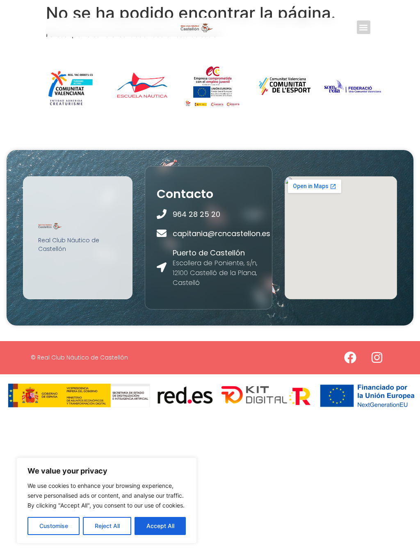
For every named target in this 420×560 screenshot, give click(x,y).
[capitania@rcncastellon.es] (162, 233)
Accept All (160, 525)
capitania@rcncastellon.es (221, 233)
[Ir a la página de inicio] (196, 27)
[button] (363, 27)
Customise (53, 525)
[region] (106, 501)
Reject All (107, 525)
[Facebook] (350, 357)
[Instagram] (377, 357)
